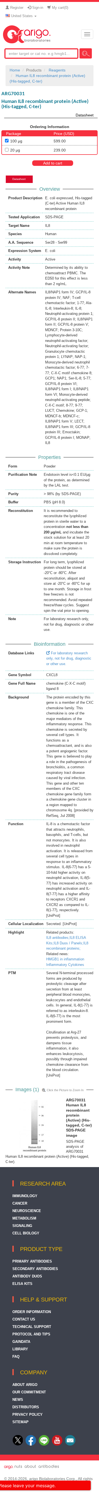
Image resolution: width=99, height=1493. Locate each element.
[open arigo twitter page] (18, 1444)
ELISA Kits (22, 1284)
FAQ (16, 1356)
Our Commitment (29, 1392)
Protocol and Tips (31, 1334)
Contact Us (23, 1319)
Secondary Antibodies (35, 1269)
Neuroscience (26, 1211)
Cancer (19, 1203)
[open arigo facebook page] (30, 1444)
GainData (21, 1342)
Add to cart (52, 163)
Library (20, 1349)
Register (16, 8)
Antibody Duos (27, 1276)
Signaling (22, 1226)
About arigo (24, 1385)
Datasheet (85, 115)
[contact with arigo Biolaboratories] (57, 1444)
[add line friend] (44, 1444)
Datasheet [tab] (19, 178)
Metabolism (24, 1218)
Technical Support (31, 1327)
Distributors (25, 1407)
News (17, 1400)
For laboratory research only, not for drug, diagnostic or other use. (68, 658)
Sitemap (20, 1422)
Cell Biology (25, 1233)
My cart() (59, 8)
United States (22, 16)
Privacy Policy (27, 1414)
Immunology (24, 1196)
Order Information (31, 1312)
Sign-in (37, 8)
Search (85, 53)
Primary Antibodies (32, 1261)
